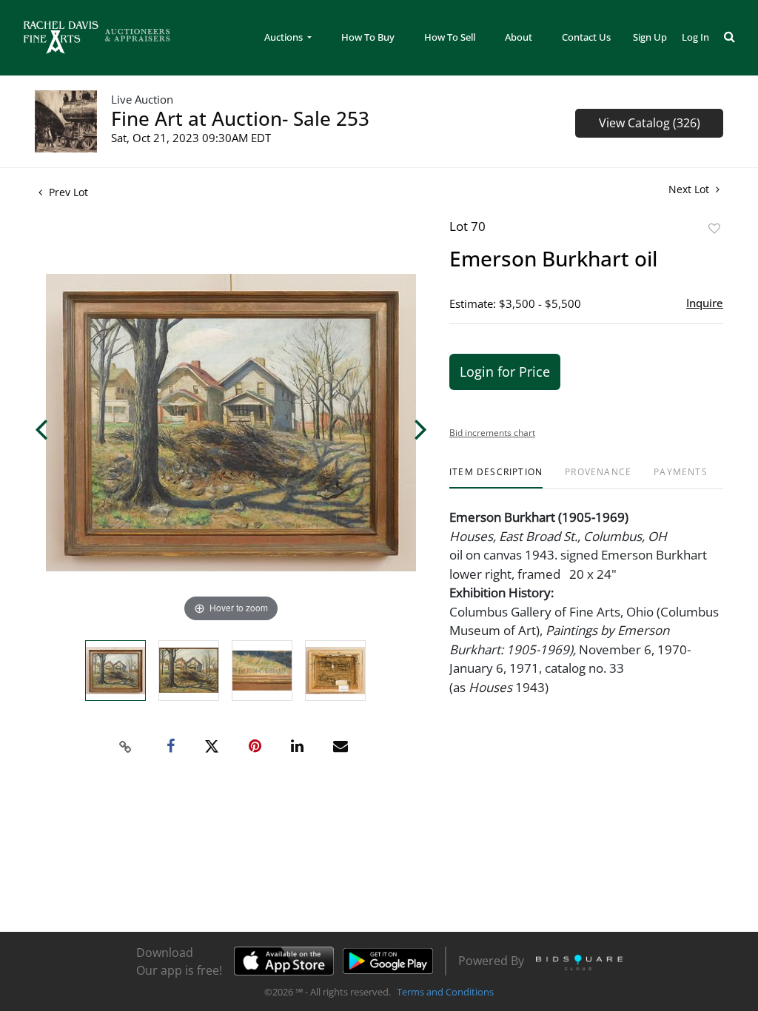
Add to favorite (714, 228)
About (518, 37)
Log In (695, 37)
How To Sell (449, 37)
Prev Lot (67, 192)
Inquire (704, 302)
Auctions (284, 37)
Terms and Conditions (445, 991)
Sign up (650, 37)
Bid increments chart (492, 432)
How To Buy (368, 37)
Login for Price (505, 371)
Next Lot (690, 189)
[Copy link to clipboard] (126, 747)
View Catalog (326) (649, 123)
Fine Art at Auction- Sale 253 (240, 118)
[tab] (496, 477)
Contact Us (586, 37)
